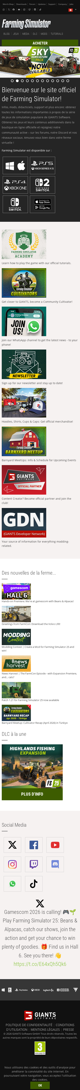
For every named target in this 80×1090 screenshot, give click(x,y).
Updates (42, 4)
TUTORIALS (57, 33)
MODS (44, 33)
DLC (35, 33)
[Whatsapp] (4, 9)
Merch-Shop (8, 4)
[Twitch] (30, 9)
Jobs (71, 4)
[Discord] (35, 9)
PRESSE (68, 1029)
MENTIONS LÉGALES (45, 1029)
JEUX (16, 33)
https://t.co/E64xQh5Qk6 (40, 964)
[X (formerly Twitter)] (9, 9)
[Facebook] (14, 9)
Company (62, 4)
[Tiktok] (40, 9)
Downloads (21, 4)
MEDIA (25, 33)
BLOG (6, 33)
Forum (32, 4)
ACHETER (40, 43)
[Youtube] (19, 9)
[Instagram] (24, 9)
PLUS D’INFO (32, 794)
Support (52, 4)
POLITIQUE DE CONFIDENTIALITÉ (29, 1025)
